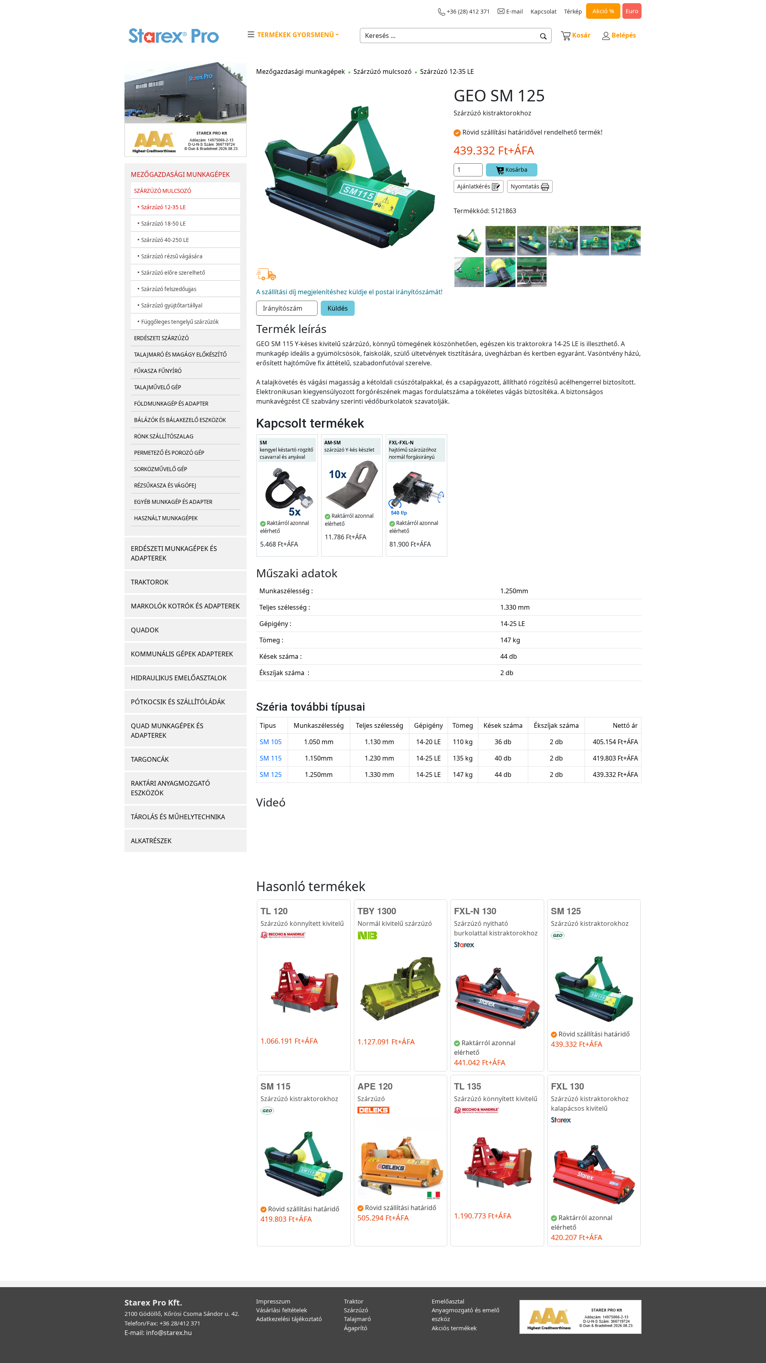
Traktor (353, 1301)
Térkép (573, 11)
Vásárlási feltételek (281, 1310)
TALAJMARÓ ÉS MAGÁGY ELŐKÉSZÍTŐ (180, 354)
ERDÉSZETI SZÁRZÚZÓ (161, 338)
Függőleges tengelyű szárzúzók (180, 321)
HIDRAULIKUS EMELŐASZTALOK (179, 678)
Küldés (338, 308)
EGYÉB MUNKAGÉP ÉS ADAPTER (173, 501)
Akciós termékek (454, 1328)
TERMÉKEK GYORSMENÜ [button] (295, 34)
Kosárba (515, 169)
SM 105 (271, 741)
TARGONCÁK (150, 759)
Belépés (623, 35)
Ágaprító (355, 1328)
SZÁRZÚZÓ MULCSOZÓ (162, 190)
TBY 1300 (376, 910)
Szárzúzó (371, 1098)
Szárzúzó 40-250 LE (165, 240)
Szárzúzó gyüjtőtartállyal (171, 305)
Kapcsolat (544, 11)
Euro (632, 11)
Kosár (581, 35)
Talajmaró (357, 1319)
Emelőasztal (448, 1301)
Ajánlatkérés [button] (474, 186)
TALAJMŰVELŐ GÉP (157, 387)
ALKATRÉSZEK (151, 840)
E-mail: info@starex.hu (158, 1332)
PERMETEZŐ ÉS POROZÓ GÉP (169, 452)
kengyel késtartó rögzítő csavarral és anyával (286, 449)
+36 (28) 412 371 (467, 11)
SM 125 (271, 774)
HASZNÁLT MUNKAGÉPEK (165, 518)
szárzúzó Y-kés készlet (349, 446)
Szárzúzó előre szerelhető (173, 272)
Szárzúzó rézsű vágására (172, 256)
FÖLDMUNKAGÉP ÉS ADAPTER (171, 403)
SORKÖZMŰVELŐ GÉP (160, 469)
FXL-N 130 (475, 910)
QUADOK (145, 630)
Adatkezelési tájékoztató (289, 1319)
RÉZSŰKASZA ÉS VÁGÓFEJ (165, 485)
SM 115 (271, 758)
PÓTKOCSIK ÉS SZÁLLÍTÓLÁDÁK (178, 701)
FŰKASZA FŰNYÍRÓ (158, 370)
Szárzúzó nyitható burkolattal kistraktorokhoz (496, 928)
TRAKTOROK (149, 582)
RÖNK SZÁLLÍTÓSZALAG (163, 436)
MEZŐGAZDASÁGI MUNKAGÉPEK (180, 174)
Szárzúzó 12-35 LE (163, 207)
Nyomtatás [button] (526, 186)
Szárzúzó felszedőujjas (168, 289)
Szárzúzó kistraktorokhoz (590, 923)
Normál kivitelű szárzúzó (394, 923)
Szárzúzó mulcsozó (382, 71)
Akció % (603, 11)
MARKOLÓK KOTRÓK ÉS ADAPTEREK (185, 606)
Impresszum (273, 1301)
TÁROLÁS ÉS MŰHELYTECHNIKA (178, 816)
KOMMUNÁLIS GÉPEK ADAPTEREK (182, 654)
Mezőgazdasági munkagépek (300, 71)
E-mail (514, 11)
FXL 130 (567, 1086)
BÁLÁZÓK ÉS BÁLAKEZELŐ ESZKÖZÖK (180, 420)
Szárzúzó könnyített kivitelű (302, 923)
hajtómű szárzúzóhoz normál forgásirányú (412, 449)
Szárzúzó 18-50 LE (163, 223)
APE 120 (375, 1086)
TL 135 (467, 1086)
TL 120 (274, 910)
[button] (543, 35)
